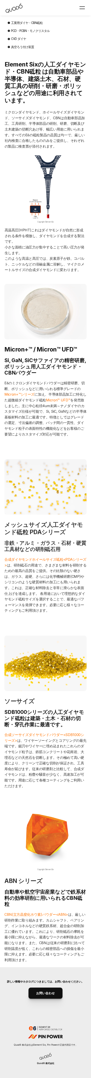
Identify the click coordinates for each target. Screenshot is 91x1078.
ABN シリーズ (23, 881)
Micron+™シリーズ (19, 394)
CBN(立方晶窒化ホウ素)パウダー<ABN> (36, 914)
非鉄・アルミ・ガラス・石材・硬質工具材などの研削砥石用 (45, 546)
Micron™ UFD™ (58, 400)
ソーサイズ (19, 701)
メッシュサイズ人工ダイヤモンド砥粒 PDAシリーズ (43, 528)
